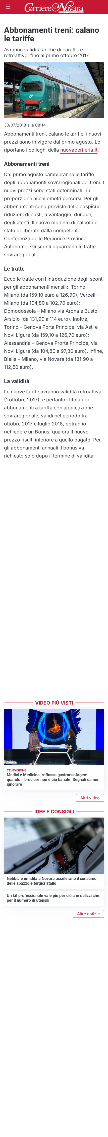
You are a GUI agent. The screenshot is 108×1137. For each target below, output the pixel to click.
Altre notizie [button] (88, 913)
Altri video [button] (90, 797)
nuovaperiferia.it (78, 150)
